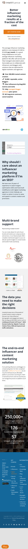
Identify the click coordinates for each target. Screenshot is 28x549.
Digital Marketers (14, 473)
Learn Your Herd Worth (21, 489)
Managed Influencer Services (22, 497)
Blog (21, 474)
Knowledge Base (22, 470)
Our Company (22, 465)
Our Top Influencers (14, 482)
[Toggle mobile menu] (25, 3)
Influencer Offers (14, 486)
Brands (13, 466)
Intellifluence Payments (14, 371)
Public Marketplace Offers (14, 492)
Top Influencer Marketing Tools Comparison (22, 480)
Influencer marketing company (22, 504)
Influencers (14, 469)
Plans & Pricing (13, 477)
